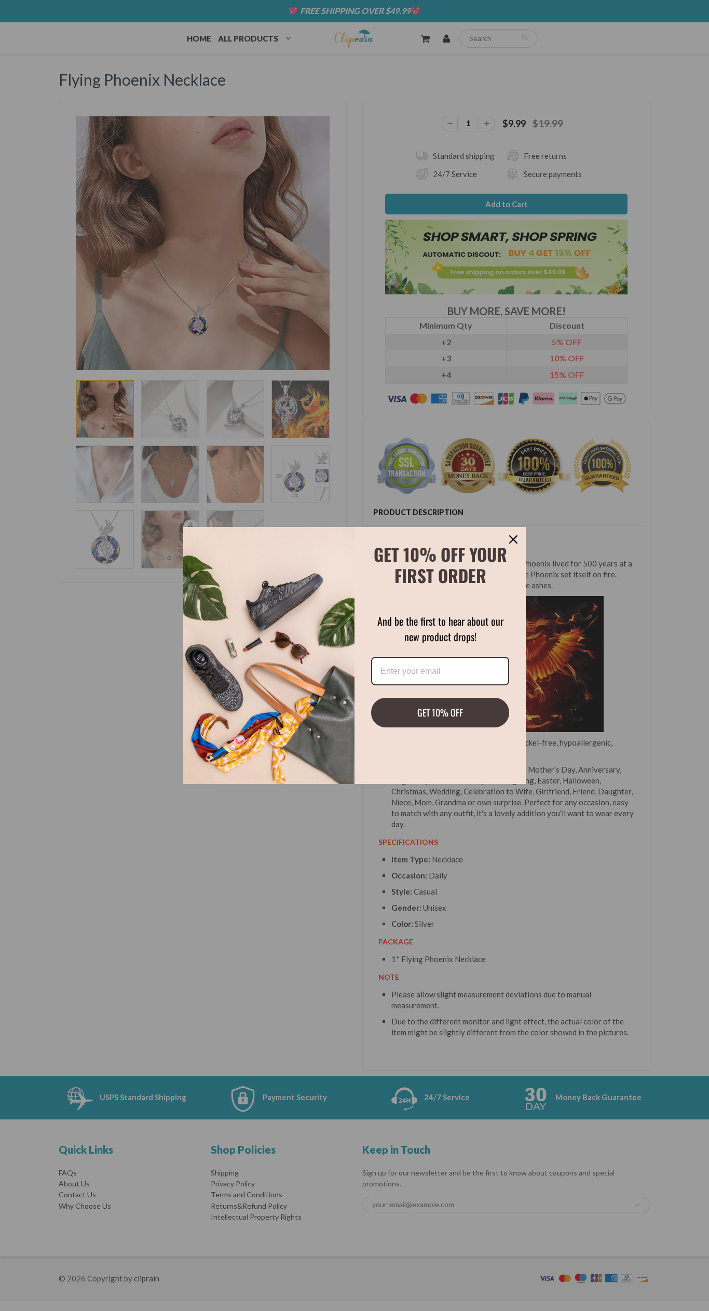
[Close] (513, 539)
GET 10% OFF (440, 712)
